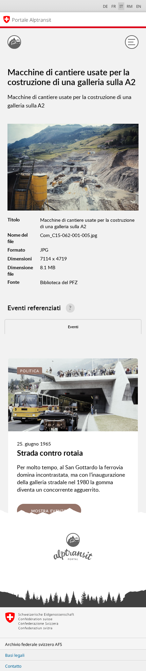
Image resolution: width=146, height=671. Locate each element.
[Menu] (132, 42)
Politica (29, 370)
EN (138, 6)
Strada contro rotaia (50, 453)
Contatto (13, 666)
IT (121, 6)
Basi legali (14, 655)
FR (113, 6)
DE (105, 6)
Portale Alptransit (31, 19)
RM (129, 6)
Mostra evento (49, 510)
